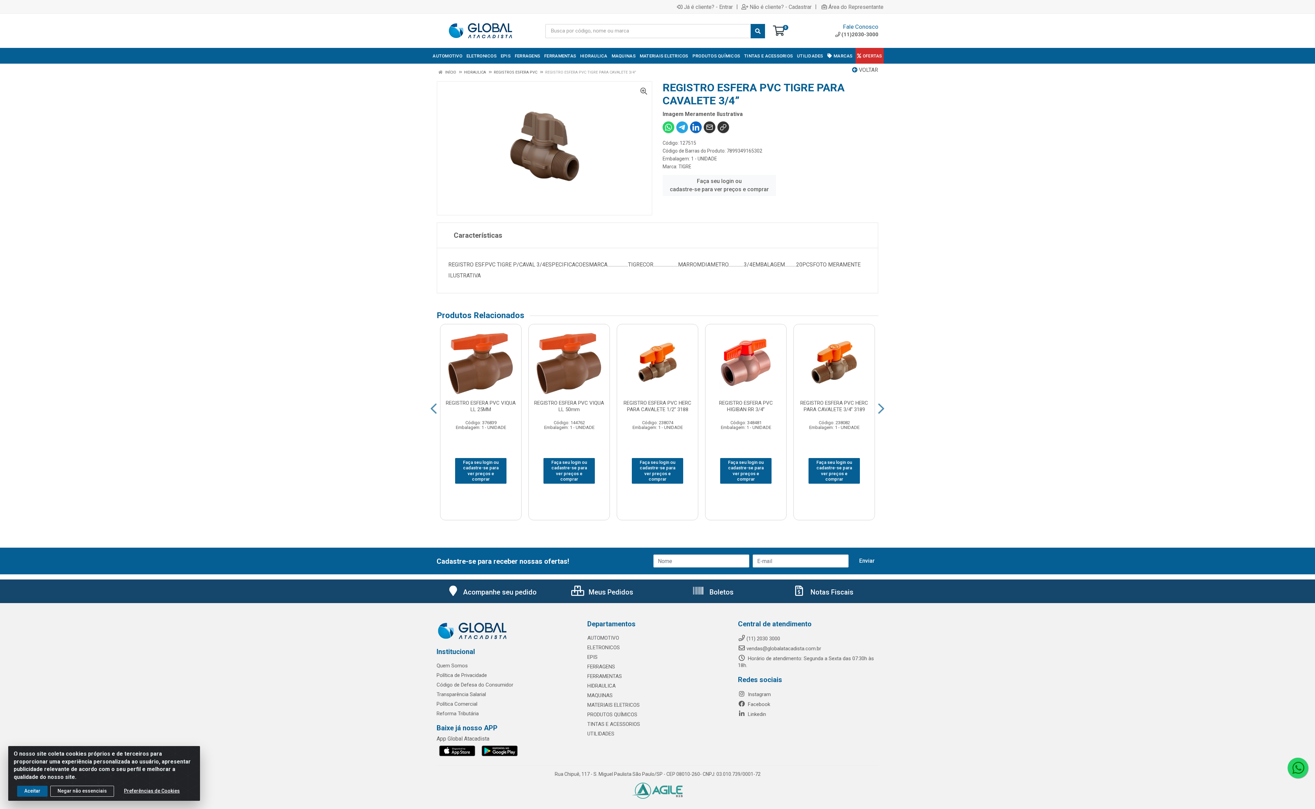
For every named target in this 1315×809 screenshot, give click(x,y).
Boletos (721, 592)
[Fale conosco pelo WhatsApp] (1298, 768)
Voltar (867, 70)
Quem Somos (452, 666)
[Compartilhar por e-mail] (709, 127)
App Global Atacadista (463, 738)
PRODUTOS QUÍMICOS (612, 715)
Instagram (759, 694)
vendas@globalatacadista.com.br (784, 648)
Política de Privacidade (462, 675)
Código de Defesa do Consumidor (475, 685)
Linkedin (756, 714)
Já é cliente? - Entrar (708, 7)
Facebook (758, 704)
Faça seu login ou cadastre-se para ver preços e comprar (719, 185)
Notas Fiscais (831, 592)
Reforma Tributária (458, 713)
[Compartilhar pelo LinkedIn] (696, 127)
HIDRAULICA (601, 686)
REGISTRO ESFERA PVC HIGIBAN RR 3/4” (746, 406)
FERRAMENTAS (604, 676)
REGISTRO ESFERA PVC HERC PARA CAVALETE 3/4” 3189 (834, 406)
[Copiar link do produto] (723, 127)
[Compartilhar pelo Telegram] (682, 127)
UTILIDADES (600, 734)
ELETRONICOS (603, 647)
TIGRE (684, 166)
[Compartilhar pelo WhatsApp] (668, 127)
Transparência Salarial (461, 694)
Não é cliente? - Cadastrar (781, 7)
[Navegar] (434, 409)
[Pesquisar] (758, 31)
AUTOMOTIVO (603, 638)
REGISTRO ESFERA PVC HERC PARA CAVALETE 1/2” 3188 (657, 406)
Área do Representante (856, 7)
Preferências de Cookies (152, 791)
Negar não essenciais (82, 791)
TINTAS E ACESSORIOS (613, 724)
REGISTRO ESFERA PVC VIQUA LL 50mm (569, 406)
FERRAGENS (601, 667)
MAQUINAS (600, 695)
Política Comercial (457, 704)
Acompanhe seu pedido (500, 592)
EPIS (592, 657)
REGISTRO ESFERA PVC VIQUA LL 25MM (481, 406)
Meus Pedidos (610, 592)
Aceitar (32, 791)
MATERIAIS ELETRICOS (613, 705)
